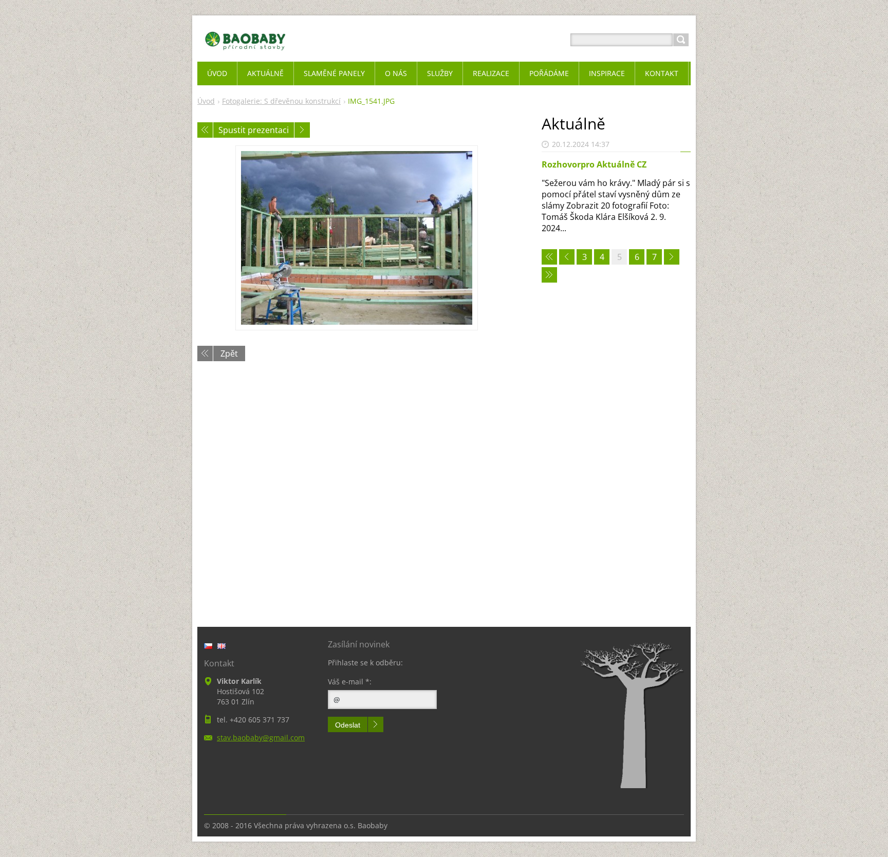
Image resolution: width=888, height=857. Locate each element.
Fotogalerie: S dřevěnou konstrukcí (281, 101)
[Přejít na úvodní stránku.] (245, 52)
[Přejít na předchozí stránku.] (567, 257)
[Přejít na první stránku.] (549, 257)
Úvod (206, 101)
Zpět (229, 353)
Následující (302, 130)
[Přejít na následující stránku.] (671, 257)
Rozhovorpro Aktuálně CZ (594, 164)
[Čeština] (208, 646)
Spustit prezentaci (253, 130)
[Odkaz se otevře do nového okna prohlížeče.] (356, 237)
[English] (221, 646)
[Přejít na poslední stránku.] (549, 275)
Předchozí (205, 130)
